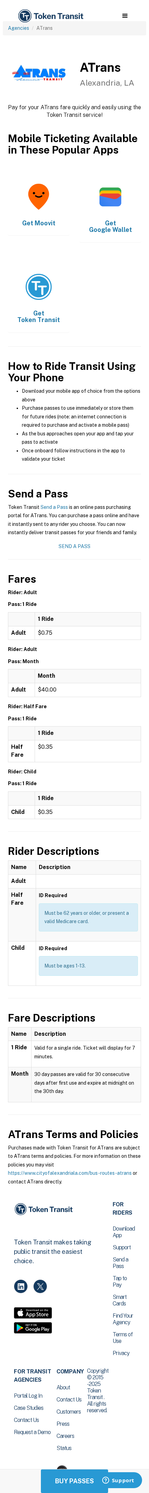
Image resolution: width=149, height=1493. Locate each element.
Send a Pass (54, 507)
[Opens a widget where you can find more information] (118, 1481)
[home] (50, 16)
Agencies (18, 28)
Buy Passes (74, 1481)
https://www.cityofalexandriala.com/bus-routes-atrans (70, 1173)
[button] (125, 16)
